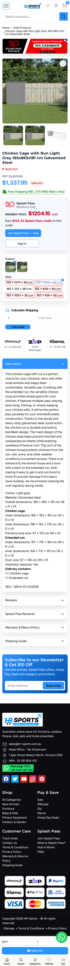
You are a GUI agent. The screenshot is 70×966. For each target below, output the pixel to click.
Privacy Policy (11, 852)
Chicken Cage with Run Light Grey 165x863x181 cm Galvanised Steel (34, 33)
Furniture (8, 808)
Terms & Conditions (15, 847)
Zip (39, 808)
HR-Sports (31, 918)
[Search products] (63, 16)
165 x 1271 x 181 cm (19, 282)
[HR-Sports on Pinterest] (42, 779)
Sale (40, 799)
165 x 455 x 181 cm (49, 295)
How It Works (46, 847)
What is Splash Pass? (51, 843)
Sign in (22, 243)
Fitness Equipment (14, 817)
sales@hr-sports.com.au (25, 744)
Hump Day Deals (48, 817)
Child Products (22, 27)
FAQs (40, 852)
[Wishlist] (47, 6)
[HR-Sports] (32, 5)
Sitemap (8, 928)
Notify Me (36, 950)
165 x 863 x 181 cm (49, 282)
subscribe (53, 685)
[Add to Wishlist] (63, 63)
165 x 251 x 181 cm (19, 289)
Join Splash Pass (48, 838)
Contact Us (9, 843)
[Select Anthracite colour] (22, 267)
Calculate (17, 327)
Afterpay (43, 804)
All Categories (11, 799)
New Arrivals (10, 804)
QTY (5, 942)
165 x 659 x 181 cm (48, 289)
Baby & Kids (10, 813)
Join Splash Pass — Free (23, 233)
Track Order (10, 838)
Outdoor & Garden (14, 822)
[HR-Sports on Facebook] (6, 779)
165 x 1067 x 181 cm (19, 295)
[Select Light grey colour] (10, 267)
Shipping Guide (12, 865)
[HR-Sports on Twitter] (15, 779)
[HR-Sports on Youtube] (24, 779)
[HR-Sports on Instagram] (33, 779)
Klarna (41, 813)
